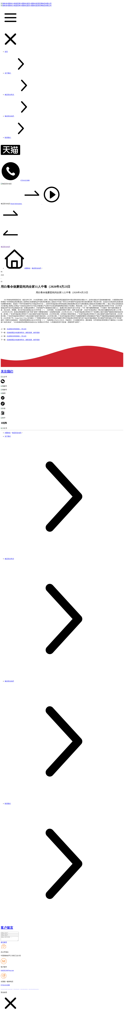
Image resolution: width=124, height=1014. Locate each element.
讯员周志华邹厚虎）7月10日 (16, 329)
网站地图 (42, 988)
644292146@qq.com (7, 970)
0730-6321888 (25, 180)
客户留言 (7, 927)
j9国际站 (27, 268)
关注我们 (7, 371)
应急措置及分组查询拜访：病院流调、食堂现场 (23, 332)
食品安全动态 (5, 247)
